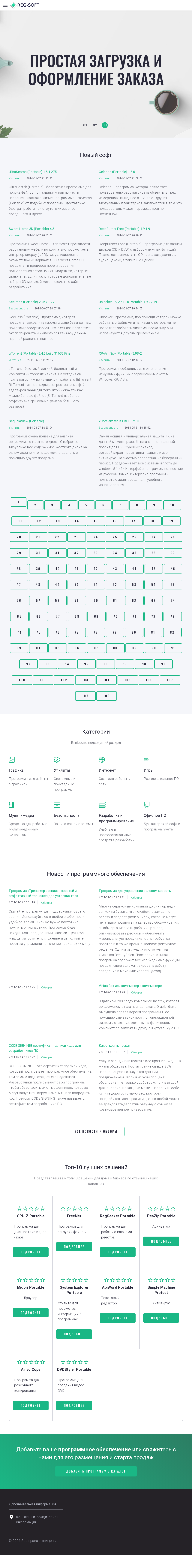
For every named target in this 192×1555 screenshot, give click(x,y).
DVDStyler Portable (74, 1369)
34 (115, 553)
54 (153, 584)
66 (38, 616)
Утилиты (14, 178)
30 (38, 553)
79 (115, 632)
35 (134, 553)
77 (77, 632)
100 (22, 680)
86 (77, 648)
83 (19, 648)
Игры (148, 770)
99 (163, 664)
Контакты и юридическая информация (37, 1519)
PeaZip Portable (161, 1216)
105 (127, 680)
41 (77, 568)
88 (115, 648)
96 (106, 664)
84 (38, 648)
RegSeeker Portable (117, 1216)
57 (38, 600)
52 (115, 584)
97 (125, 664)
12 (39, 521)
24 (96, 537)
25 (115, 537)
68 (77, 616)
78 (96, 632)
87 (96, 648)
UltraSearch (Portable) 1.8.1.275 (33, 172)
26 (134, 537)
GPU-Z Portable (31, 1216)
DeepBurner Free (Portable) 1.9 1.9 (124, 229)
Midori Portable (30, 1287)
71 (134, 616)
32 (76, 553)
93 (48, 664)
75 (38, 632)
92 (28, 664)
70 (115, 616)
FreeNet (74, 1216)
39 (38, 568)
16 (115, 521)
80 (134, 632)
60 (96, 600)
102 (64, 680)
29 (19, 553)
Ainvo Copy (30, 1369)
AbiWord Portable (117, 1287)
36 (154, 553)
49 (57, 584)
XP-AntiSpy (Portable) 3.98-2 (120, 353)
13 (58, 521)
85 (57, 648)
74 (19, 632)
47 (19, 584)
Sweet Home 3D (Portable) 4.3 (31, 229)
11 (20, 521)
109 (106, 696)
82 (172, 632)
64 (173, 600)
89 (134, 648)
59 (76, 600)
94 (67, 664)
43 (115, 568)
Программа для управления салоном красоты (135, 891)
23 (76, 537)
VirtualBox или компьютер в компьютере (130, 986)
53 (134, 584)
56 (19, 600)
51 (96, 584)
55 (173, 584)
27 (154, 537)
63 (153, 600)
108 (85, 696)
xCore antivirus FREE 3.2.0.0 (119, 421)
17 (134, 521)
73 (172, 616)
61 (115, 600)
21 (38, 537)
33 (96, 553)
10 (172, 505)
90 (154, 648)
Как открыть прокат (115, 1045)
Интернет (15, 360)
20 (19, 537)
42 (96, 568)
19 (171, 521)
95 (86, 664)
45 (154, 568)
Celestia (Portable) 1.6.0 (117, 172)
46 (173, 568)
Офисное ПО (155, 815)
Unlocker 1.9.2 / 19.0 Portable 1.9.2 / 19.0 (129, 302)
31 (57, 553)
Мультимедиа (21, 815)
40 (57, 568)
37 (173, 553)
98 (144, 664)
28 (173, 537)
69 (96, 616)
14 (77, 521)
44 (134, 568)
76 (58, 632)
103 (85, 680)
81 (153, 632)
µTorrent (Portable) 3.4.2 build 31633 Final (40, 353)
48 (38, 584)
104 (106, 680)
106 (149, 680)
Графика (16, 770)
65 (19, 616)
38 (19, 568)
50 (76, 584)
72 (153, 616)
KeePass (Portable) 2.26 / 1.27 (31, 302)
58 (57, 600)
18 (152, 521)
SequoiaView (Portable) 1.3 (29, 421)
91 (173, 648)
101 (43, 680)
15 (96, 521)
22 (57, 537)
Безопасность (18, 308)
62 (134, 600)
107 (170, 680)
